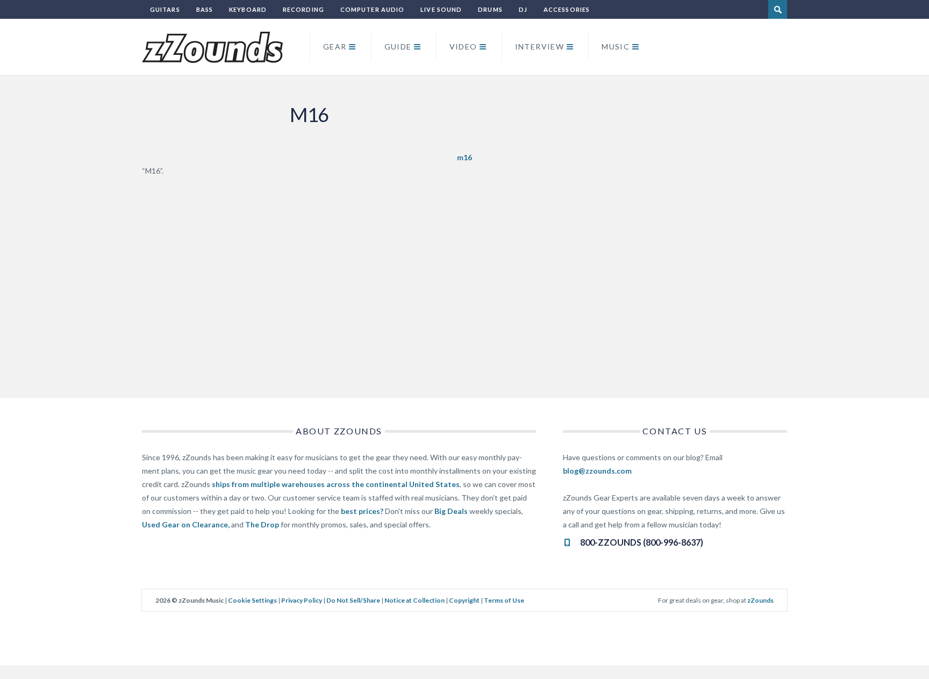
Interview (539, 46)
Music (616, 46)
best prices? (362, 511)
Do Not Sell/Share (353, 600)
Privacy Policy (301, 600)
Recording (303, 9)
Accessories (567, 9)
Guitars (165, 9)
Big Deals (451, 511)
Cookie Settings (252, 600)
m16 (464, 157)
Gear (335, 46)
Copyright (464, 600)
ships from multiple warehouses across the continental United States (336, 484)
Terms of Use (504, 600)
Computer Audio (372, 9)
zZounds (760, 600)
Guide (398, 46)
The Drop (262, 524)
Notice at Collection (414, 600)
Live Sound (441, 9)
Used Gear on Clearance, (186, 524)
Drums (490, 9)
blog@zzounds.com (597, 470)
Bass (204, 9)
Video (463, 46)
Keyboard (248, 9)
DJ (523, 9)
